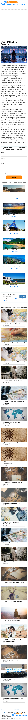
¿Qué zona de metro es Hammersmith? (13, 620)
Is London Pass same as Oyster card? (13, 543)
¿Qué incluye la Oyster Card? (11, 660)
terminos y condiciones (13, 298)
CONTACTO (4, 712)
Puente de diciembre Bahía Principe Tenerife (13, 267)
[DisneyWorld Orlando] (14, 226)
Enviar (14, 177)
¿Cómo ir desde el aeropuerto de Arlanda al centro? (12, 462)
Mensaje (3, 163)
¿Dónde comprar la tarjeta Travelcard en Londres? (13, 381)
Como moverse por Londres (10, 679)
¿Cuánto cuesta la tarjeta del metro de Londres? (13, 699)
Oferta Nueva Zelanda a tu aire (10, 284)
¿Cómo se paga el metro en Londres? (13, 601)
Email (2, 152)
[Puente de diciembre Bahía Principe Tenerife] (14, 259)
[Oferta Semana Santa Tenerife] (14, 245)
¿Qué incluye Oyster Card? (10, 443)
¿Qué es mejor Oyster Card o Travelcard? (11, 523)
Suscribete (22, 296)
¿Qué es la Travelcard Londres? (11, 324)
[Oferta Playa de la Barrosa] (14, 209)
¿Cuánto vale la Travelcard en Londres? (14, 343)
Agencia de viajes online (7, 710)
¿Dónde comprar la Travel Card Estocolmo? (11, 423)
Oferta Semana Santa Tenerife (10, 249)
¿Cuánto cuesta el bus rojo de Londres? (14, 582)
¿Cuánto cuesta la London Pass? (12, 503)
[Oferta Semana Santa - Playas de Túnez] (14, 188)
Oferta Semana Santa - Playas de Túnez (12, 197)
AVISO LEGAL (17, 710)
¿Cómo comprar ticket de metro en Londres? (12, 562)
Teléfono (3, 158)
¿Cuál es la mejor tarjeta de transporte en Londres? (13, 402)
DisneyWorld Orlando (8, 232)
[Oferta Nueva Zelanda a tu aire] (14, 278)
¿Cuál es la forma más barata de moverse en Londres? (12, 640)
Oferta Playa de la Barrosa (9, 214)
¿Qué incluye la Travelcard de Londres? (14, 362)
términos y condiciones (17, 174)
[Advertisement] (14, 26)
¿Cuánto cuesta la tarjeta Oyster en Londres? (12, 483)
